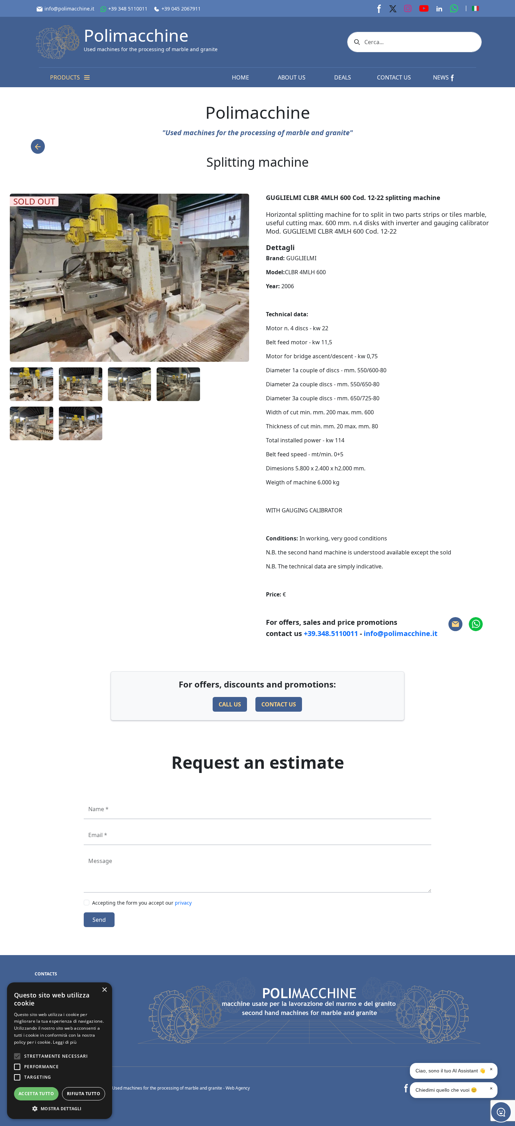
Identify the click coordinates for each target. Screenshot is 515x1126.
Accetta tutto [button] (36, 1094)
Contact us (394, 77)
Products (65, 77)
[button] (59, 1108)
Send (99, 920)
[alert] (59, 1050)
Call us (230, 704)
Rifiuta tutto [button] (83, 1094)
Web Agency (238, 1088)
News (441, 77)
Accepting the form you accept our (142, 902)
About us (291, 77)
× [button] (104, 990)
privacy (183, 902)
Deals (342, 77)
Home (240, 77)
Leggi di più (64, 1042)
